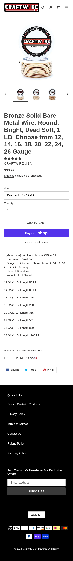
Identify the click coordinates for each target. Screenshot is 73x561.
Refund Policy (16, 443)
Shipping (9, 175)
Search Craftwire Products (23, 404)
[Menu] (67, 7)
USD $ (35, 514)
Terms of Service (17, 423)
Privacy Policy (16, 414)
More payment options (37, 242)
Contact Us (14, 433)
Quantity (8, 203)
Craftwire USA (30, 549)
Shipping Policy (16, 453)
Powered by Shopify (48, 549)
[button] (13, 158)
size (6, 188)
